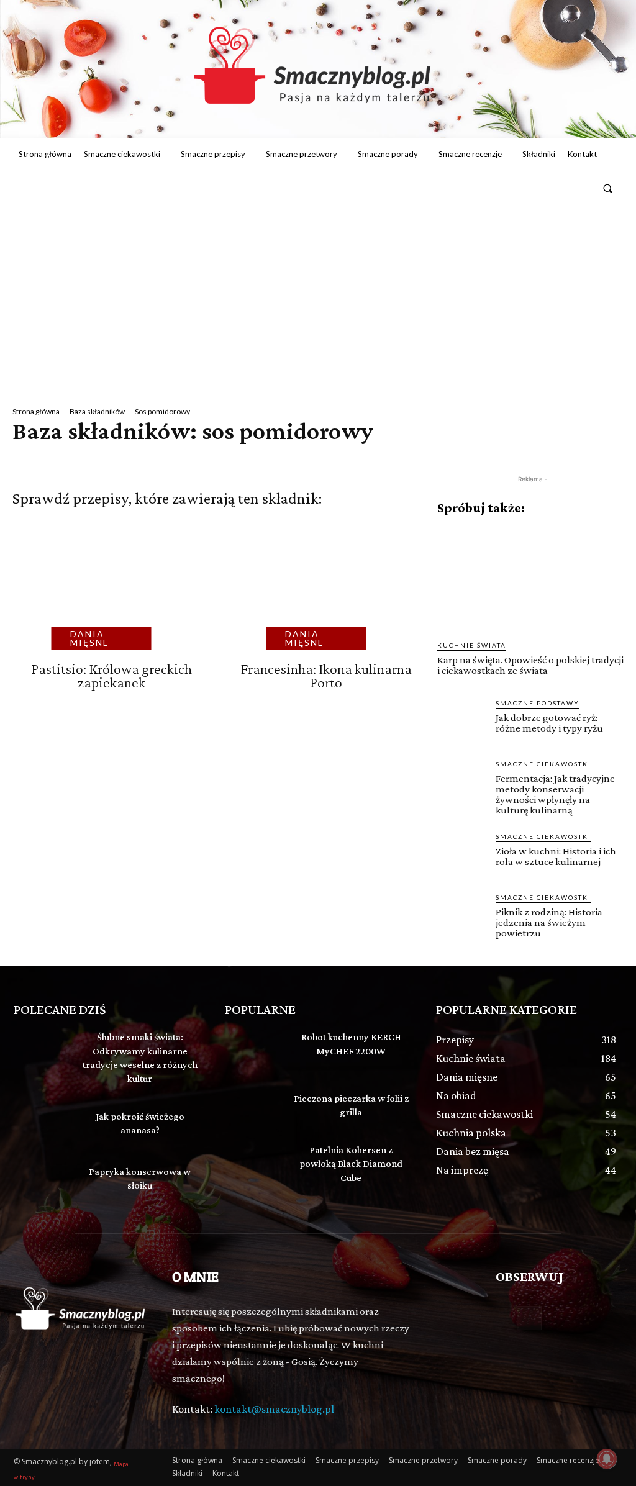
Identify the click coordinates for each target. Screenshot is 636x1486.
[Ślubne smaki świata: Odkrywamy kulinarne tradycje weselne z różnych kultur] (42, 1049)
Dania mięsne (89, 638)
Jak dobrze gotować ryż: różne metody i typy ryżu (549, 723)
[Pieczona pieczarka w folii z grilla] (253, 1107)
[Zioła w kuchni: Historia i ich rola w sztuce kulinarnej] (461, 855)
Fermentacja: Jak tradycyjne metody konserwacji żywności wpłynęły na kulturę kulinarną (555, 794)
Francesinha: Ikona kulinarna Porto (326, 675)
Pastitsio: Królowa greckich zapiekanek (111, 675)
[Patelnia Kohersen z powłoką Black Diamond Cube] (253, 1162)
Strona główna (36, 411)
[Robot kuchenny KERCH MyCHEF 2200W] (253, 1049)
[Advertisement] (318, 297)
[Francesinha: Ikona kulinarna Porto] (319, 590)
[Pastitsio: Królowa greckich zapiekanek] (105, 590)
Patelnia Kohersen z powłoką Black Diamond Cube (350, 1163)
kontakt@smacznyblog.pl (274, 1409)
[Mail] (580, 188)
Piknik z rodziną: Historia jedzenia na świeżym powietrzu (549, 922)
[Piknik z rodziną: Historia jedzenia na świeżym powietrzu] (461, 916)
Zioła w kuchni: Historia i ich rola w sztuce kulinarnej (556, 856)
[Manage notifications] (607, 1459)
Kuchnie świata (471, 645)
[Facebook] (558, 188)
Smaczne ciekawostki (543, 764)
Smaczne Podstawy (537, 703)
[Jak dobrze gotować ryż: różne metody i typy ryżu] (461, 722)
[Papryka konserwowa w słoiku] (42, 1180)
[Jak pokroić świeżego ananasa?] (42, 1125)
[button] (608, 188)
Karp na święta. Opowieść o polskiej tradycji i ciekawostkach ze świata (530, 665)
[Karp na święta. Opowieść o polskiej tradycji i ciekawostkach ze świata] (530, 578)
